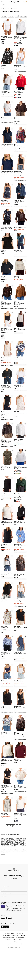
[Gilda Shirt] (7, 56)
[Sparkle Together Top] (20, 267)
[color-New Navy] (5, 791)
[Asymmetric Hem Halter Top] (20, 643)
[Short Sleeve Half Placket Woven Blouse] (7, 162)
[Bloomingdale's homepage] (2, 8)
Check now (19, 910)
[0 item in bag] (26, 1)
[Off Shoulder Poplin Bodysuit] (7, 643)
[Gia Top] (7, 241)
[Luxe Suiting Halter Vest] (20, 590)
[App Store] (5, 927)
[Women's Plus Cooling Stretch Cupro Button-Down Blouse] (20, 484)
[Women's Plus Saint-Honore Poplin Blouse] (7, 376)
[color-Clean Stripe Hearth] (17, 363)
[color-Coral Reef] (20, 473)
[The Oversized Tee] (20, 349)
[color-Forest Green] (15, 501)
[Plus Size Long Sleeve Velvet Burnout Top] (7, 292)
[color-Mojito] (19, 473)
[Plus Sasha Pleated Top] (7, 512)
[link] (7, 40)
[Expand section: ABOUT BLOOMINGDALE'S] (14, 893)
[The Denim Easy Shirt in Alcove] (20, 191)
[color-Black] (3, 43)
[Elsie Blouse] (7, 267)
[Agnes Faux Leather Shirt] (20, 217)
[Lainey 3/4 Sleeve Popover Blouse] (20, 457)
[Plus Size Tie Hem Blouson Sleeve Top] (20, 109)
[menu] (2, 1)
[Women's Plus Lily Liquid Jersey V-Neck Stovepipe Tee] (20, 804)
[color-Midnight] (17, 821)
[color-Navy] (19, 97)
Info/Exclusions (14, 878)
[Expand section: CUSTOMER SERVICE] (14, 886)
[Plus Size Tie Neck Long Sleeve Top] (20, 563)
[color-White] (2, 43)
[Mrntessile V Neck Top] (20, 512)
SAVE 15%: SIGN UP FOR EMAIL (14, 870)
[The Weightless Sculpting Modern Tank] (20, 697)
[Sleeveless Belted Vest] (7, 349)
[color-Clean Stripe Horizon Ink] (15, 363)
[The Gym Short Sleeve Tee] (7, 109)
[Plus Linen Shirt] (20, 430)
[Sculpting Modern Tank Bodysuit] (7, 319)
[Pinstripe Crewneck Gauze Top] (20, 402)
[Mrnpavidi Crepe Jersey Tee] (7, 484)
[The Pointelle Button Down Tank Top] (20, 56)
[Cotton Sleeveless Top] (20, 319)
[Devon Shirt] (7, 590)
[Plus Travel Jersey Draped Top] (7, 697)
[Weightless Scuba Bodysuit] (7, 402)
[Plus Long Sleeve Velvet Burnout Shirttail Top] (20, 723)
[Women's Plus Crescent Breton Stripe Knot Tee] (7, 217)
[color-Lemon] (17, 473)
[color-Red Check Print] (19, 501)
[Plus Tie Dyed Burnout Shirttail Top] (20, 135)
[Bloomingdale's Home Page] (14, 1)
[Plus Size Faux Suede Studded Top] (20, 292)
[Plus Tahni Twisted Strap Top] (7, 750)
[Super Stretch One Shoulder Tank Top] (20, 162)
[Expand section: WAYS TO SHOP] (14, 896)
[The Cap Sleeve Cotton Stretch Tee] (7, 776)
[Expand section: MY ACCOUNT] (14, 890)
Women (5, 8)
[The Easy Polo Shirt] (7, 82)
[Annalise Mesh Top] (20, 750)
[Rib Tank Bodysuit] (7, 672)
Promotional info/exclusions (11, 910)
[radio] (2, 43)
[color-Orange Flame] (17, 501)
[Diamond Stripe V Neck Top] (7, 723)
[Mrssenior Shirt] (7, 617)
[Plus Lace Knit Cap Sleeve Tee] (20, 617)
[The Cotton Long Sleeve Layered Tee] (7, 563)
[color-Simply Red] (15, 97)
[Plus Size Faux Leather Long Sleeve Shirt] (7, 430)
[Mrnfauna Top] (7, 804)
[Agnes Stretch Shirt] (20, 82)
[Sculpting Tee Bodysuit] (7, 27)
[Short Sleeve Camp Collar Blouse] (7, 135)
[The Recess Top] (7, 191)
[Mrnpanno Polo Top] (7, 457)
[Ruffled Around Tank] (7, 535)
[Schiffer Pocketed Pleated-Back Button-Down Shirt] (20, 27)
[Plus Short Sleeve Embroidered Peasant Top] (20, 776)
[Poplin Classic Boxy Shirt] (20, 535)
